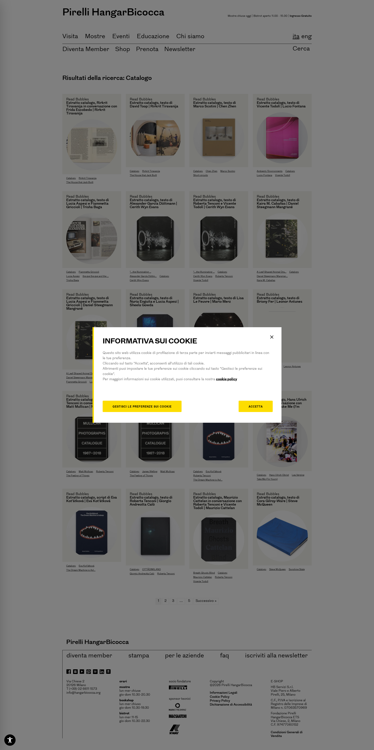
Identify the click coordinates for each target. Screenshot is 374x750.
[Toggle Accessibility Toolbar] (10, 740)
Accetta (256, 406)
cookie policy (226, 379)
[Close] (272, 337)
